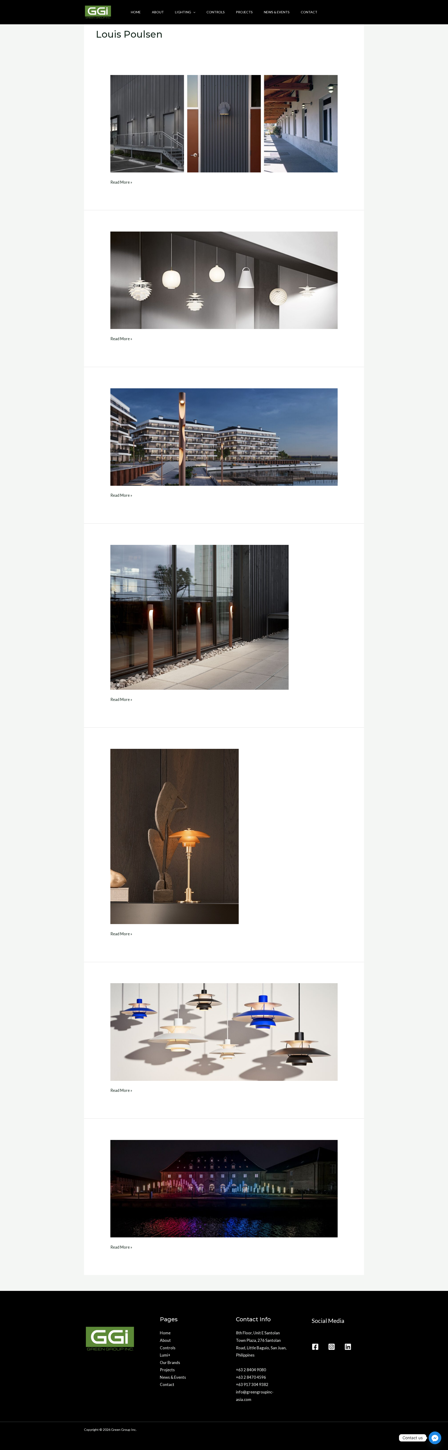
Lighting (183, 12)
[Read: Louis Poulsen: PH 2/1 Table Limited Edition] (174, 836)
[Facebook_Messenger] (435, 1438)
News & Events (277, 12)
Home (136, 12)
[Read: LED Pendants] (223, 279)
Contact (309, 12)
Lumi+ (165, 1355)
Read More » (121, 182)
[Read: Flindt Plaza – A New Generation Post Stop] (223, 436)
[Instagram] (331, 1346)
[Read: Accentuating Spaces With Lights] (223, 123)
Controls (215, 12)
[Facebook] (315, 1346)
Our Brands (170, 1362)
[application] (193, 12)
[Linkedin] (347, 1346)
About (158, 12)
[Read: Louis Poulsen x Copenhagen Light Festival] (223, 1188)
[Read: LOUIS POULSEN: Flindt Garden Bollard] (199, 616)
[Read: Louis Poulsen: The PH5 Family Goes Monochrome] (223, 1031)
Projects (244, 12)
